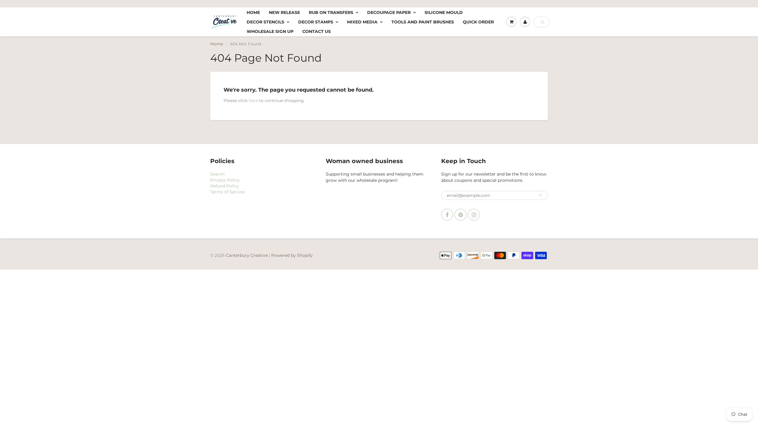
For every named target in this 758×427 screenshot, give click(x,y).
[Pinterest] (460, 215)
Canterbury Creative (247, 255)
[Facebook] (447, 215)
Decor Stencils (265, 22)
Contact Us (316, 31)
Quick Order (478, 22)
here (253, 100)
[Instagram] (474, 215)
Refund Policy (224, 186)
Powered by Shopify (292, 255)
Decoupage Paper (389, 12)
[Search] (542, 22)
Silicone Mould (444, 12)
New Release (284, 12)
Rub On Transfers (331, 12)
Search (217, 174)
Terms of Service (227, 192)
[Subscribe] (540, 195)
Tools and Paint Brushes (422, 22)
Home (253, 12)
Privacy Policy (225, 180)
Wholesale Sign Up (270, 31)
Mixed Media (362, 22)
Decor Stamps (315, 22)
